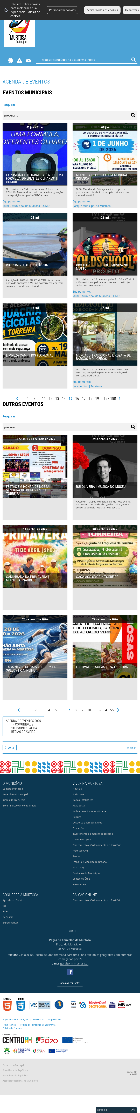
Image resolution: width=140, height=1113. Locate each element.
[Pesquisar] (133, 115)
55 (112, 710)
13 (57, 398)
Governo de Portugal (13, 1065)
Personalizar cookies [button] (62, 10)
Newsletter (38, 1019)
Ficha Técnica (9, 1024)
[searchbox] (87, 59)
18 (90, 398)
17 (84, 398)
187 (106, 398)
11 (44, 398)
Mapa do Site (54, 1019)
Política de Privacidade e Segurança (37, 1024)
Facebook (70, 972)
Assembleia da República (15, 1075)
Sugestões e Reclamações (15, 1019)
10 (89, 710)
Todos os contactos (70, 983)
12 (50, 398)
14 (64, 398)
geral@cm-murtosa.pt (74, 963)
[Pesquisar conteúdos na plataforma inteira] (133, 59)
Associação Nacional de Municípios (20, 1080)
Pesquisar (9, 105)
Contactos (28, 60)
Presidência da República (15, 1070)
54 (105, 710)
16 (77, 398)
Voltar (11, 747)
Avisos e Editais (19, 60)
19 (97, 398)
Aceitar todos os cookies (102, 10)
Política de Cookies (12, 1028)
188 (113, 398)
